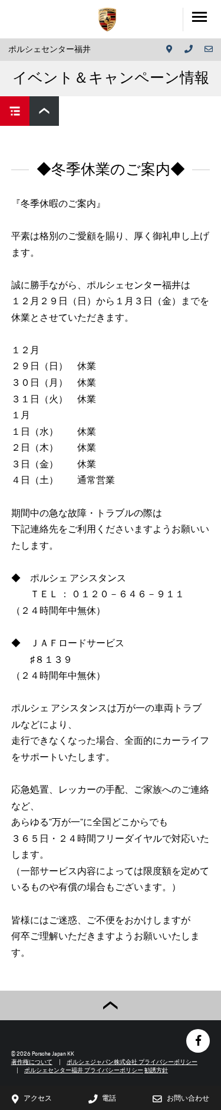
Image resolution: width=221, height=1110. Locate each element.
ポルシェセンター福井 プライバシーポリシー (83, 1070)
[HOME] (107, 19)
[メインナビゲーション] (202, 19)
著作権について (31, 1061)
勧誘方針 (156, 1070)
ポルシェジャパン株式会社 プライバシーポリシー (132, 1061)
